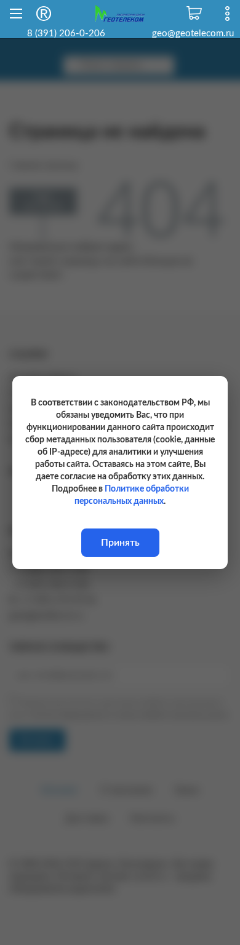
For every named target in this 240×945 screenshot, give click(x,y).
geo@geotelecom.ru (193, 33)
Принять (120, 543)
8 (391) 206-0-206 (66, 33)
